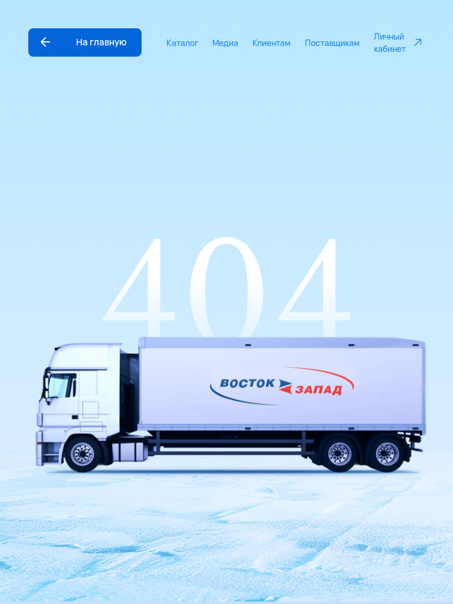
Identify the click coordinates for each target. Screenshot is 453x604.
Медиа (225, 42)
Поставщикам (332, 42)
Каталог (182, 42)
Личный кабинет (390, 42)
